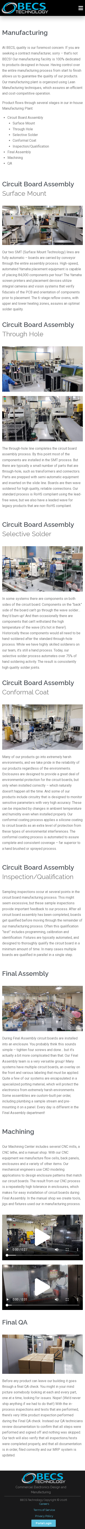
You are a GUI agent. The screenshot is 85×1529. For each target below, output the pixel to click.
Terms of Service (44, 1510)
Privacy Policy (44, 1516)
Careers (44, 1503)
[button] (42, 1237)
